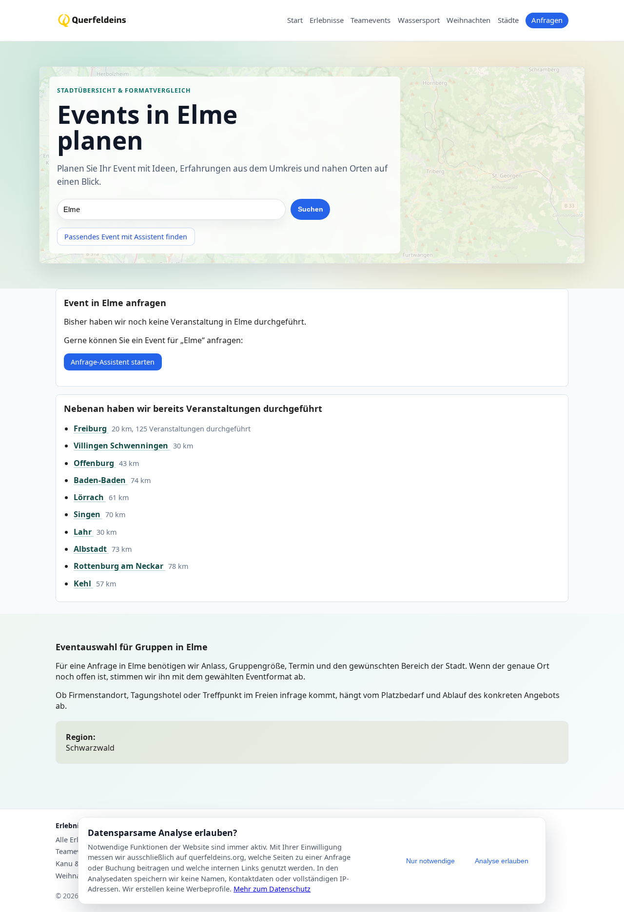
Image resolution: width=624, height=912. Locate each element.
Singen (88, 514)
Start (295, 20)
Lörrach (90, 497)
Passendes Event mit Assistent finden (125, 236)
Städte (508, 20)
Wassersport (419, 20)
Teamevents (370, 20)
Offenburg (95, 463)
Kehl (83, 583)
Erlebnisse (327, 20)
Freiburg (91, 428)
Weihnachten (468, 20)
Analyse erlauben (501, 861)
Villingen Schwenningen (122, 445)
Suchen (310, 209)
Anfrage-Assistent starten (113, 362)
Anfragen (547, 20)
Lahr (84, 531)
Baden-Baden (101, 480)
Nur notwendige (430, 861)
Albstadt (91, 548)
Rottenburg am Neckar (119, 566)
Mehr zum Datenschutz (272, 888)
